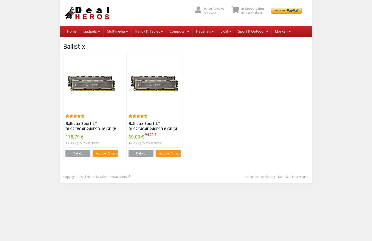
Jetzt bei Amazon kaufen (106, 153)
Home (72, 31)
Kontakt (283, 177)
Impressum (300, 177)
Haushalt (203, 31)
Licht (224, 31)
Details (78, 153)
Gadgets (91, 31)
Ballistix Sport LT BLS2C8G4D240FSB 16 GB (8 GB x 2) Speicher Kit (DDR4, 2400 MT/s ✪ (90, 126)
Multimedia (116, 31)
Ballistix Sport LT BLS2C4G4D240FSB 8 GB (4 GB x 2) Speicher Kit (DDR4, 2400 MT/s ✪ (153, 126)
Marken (281, 31)
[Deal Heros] (102, 12)
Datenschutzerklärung (259, 177)
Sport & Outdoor (252, 31)
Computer (178, 31)
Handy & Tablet (148, 31)
